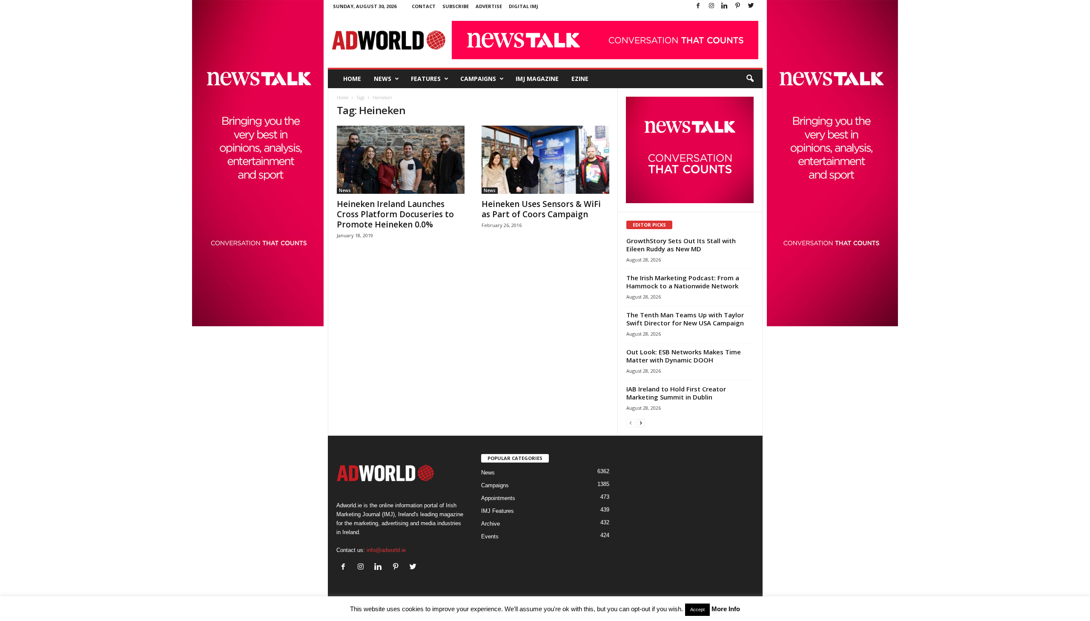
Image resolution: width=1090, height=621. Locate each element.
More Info (725, 608)
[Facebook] (698, 6)
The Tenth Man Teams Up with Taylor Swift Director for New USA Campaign (685, 318)
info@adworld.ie (386, 550)
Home (352, 79)
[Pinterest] (738, 6)
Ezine (579, 79)
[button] (749, 78)
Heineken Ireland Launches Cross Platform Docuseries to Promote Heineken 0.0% (395, 214)
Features (426, 79)
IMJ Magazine (537, 79)
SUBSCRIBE (455, 6)
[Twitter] (751, 6)
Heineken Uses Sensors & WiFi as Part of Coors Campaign (541, 209)
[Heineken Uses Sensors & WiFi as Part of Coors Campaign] (545, 160)
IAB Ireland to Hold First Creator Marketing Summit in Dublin (676, 393)
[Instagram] (711, 6)
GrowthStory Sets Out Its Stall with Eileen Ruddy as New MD (681, 244)
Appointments (498, 498)
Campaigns (478, 79)
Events (490, 536)
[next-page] (641, 422)
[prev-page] (630, 422)
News (382, 79)
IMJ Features (497, 511)
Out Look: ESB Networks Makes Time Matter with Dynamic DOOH (683, 356)
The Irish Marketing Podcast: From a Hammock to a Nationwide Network (682, 281)
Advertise (489, 6)
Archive (490, 523)
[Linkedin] (725, 6)
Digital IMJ (523, 6)
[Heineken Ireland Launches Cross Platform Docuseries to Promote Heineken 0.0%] (401, 160)
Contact (424, 6)
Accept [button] (697, 609)
